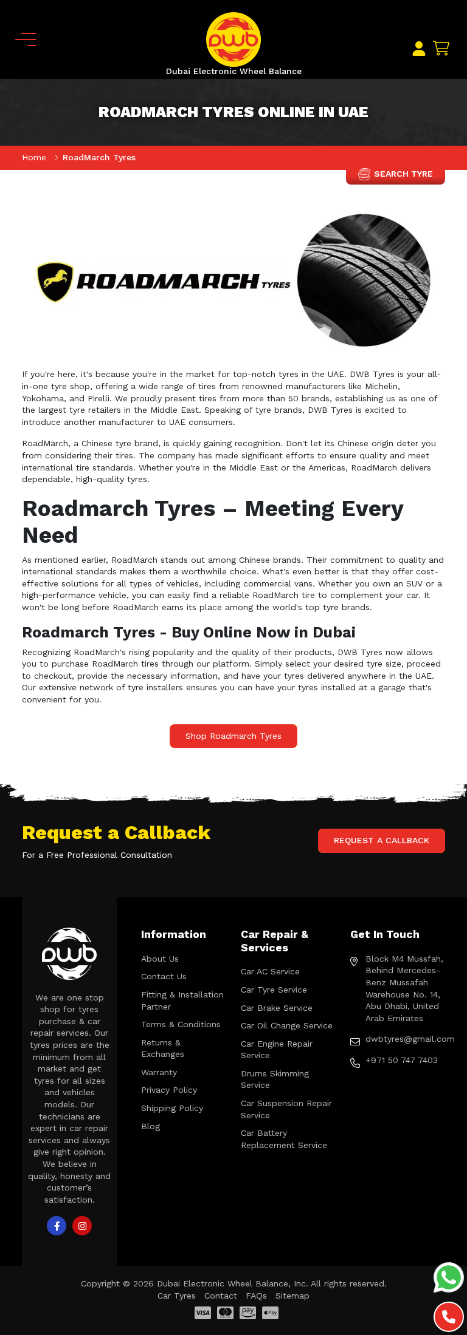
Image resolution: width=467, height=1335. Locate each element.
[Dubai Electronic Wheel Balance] (233, 39)
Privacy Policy (169, 1090)
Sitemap (292, 1295)
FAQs (256, 1295)
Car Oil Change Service (287, 1025)
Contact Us (164, 976)
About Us (160, 958)
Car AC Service (270, 971)
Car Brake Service (277, 1008)
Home (35, 157)
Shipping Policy (172, 1108)
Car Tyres (176, 1295)
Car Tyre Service (274, 989)
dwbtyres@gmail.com (405, 1039)
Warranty (159, 1072)
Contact (220, 1295)
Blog (150, 1126)
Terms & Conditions (181, 1024)
